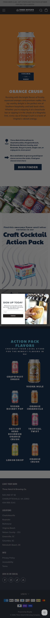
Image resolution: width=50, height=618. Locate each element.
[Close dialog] (47, 295)
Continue (13, 315)
